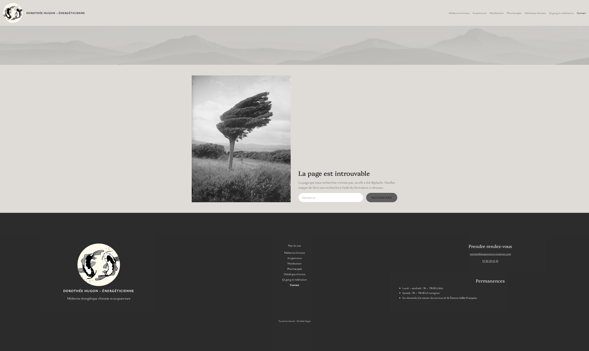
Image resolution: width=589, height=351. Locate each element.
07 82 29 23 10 (490, 261)
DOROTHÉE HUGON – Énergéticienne (55, 13)
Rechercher (382, 197)
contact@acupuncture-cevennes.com (490, 254)
